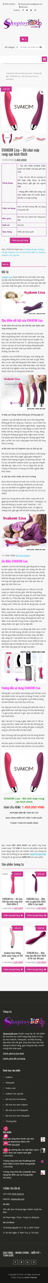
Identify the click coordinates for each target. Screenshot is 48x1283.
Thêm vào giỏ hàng (20, 240)
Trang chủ (10, 73)
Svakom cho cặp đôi (10, 255)
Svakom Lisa (7, 277)
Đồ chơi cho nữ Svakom (16, 1099)
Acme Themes (31, 1277)
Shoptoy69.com (10, 1033)
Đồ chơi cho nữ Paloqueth (17, 1110)
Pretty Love (11, 1088)
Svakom (16, 10)
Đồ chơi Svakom (23, 555)
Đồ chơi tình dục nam (23, 73)
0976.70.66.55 (18, 1194)
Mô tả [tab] (5, 264)
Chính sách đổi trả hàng (14, 1058)
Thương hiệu (11, 1121)
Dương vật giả (30, 249)
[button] (44, 59)
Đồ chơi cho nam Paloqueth (18, 1115)
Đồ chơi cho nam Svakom (17, 1104)
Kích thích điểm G (29, 252)
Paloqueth (10, 1082)
